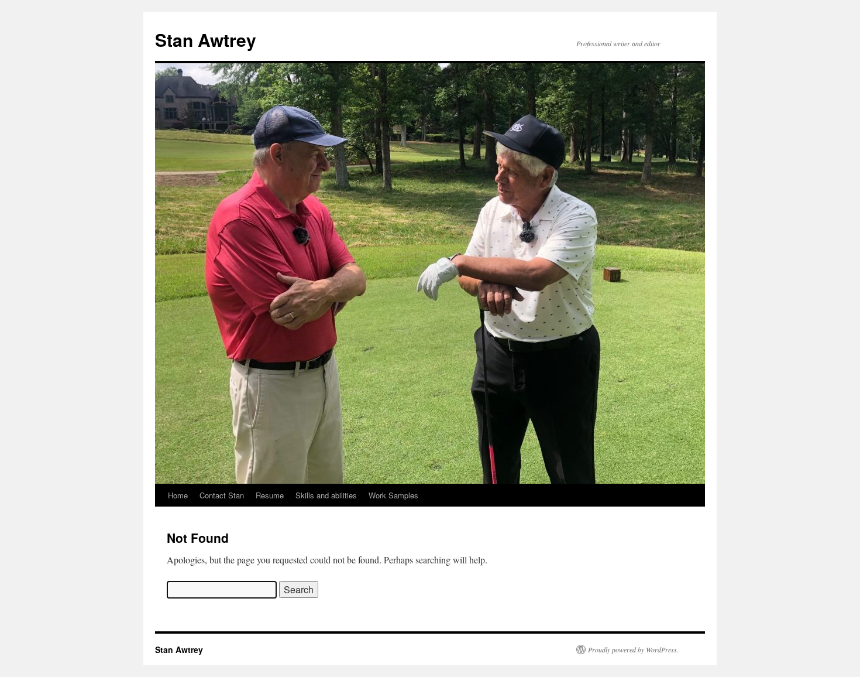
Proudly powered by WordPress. (633, 649)
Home (178, 495)
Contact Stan (221, 495)
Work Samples (393, 495)
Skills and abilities (326, 495)
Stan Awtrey (205, 39)
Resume (270, 495)
